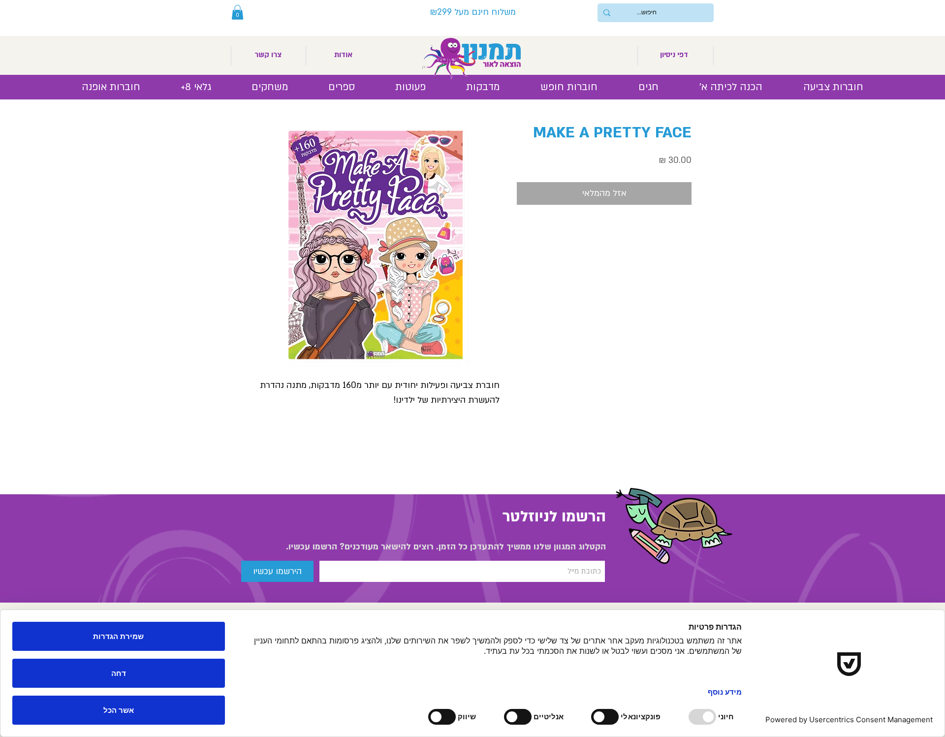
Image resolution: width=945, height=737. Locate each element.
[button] (237, 12)
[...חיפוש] (607, 12)
